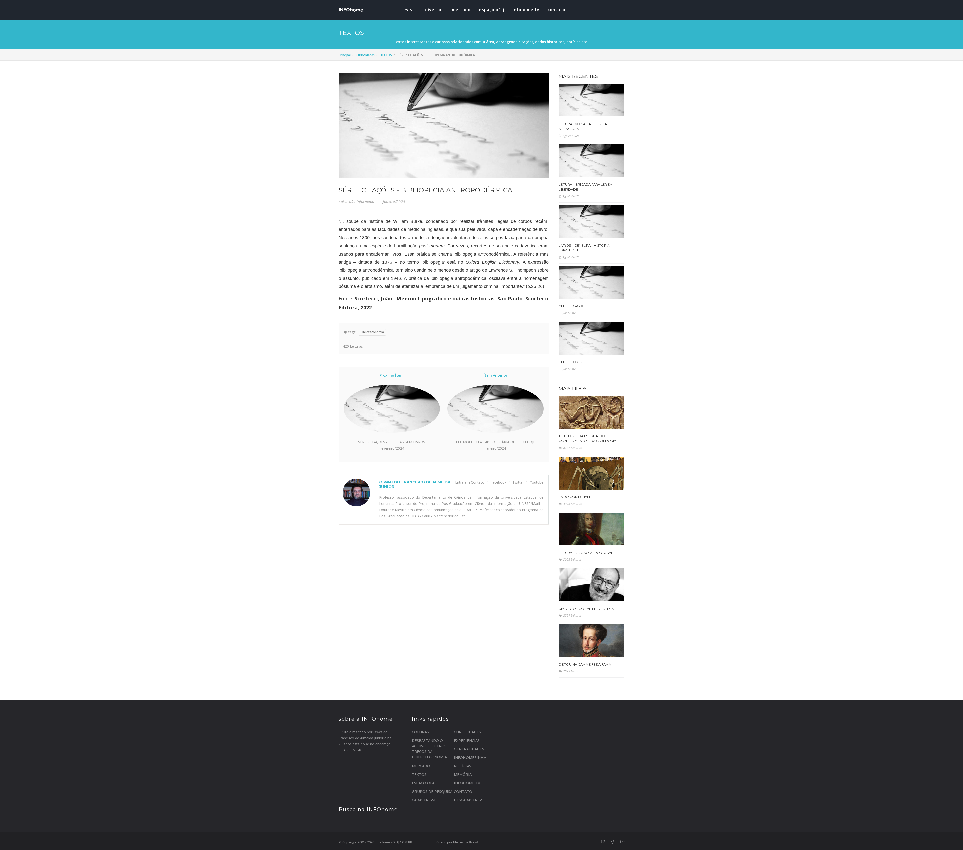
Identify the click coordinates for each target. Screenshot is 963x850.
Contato (556, 9)
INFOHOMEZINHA (470, 757)
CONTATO (463, 791)
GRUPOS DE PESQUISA (432, 791)
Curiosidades (365, 55)
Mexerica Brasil (465, 842)
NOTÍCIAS (462, 765)
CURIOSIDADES (467, 731)
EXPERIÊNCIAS (467, 740)
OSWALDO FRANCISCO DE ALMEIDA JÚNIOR (414, 484)
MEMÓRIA (463, 774)
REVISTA (409, 9)
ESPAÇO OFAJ (491, 9)
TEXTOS (386, 55)
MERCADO (461, 9)
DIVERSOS (434, 9)
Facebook (498, 482)
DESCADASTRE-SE (470, 799)
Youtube (536, 482)
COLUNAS (420, 731)
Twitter (518, 482)
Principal (345, 55)
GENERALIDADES (469, 748)
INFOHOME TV (526, 9)
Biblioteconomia (372, 332)
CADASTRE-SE (424, 799)
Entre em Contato (469, 482)
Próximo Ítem (392, 375)
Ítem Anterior (495, 375)
